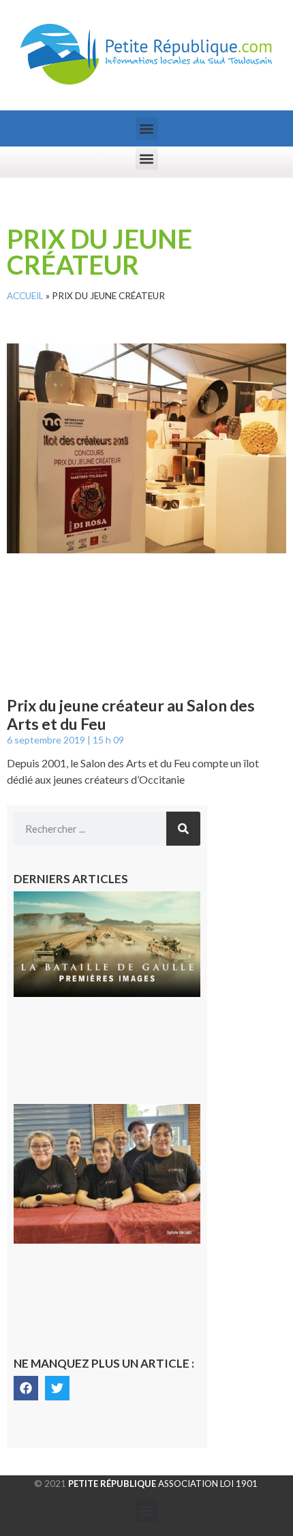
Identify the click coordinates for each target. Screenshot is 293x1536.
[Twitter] (57, 1388)
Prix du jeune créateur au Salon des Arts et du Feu (131, 715)
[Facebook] (26, 1388)
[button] (147, 128)
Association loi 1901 (163, 1483)
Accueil (25, 295)
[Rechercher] (183, 829)
